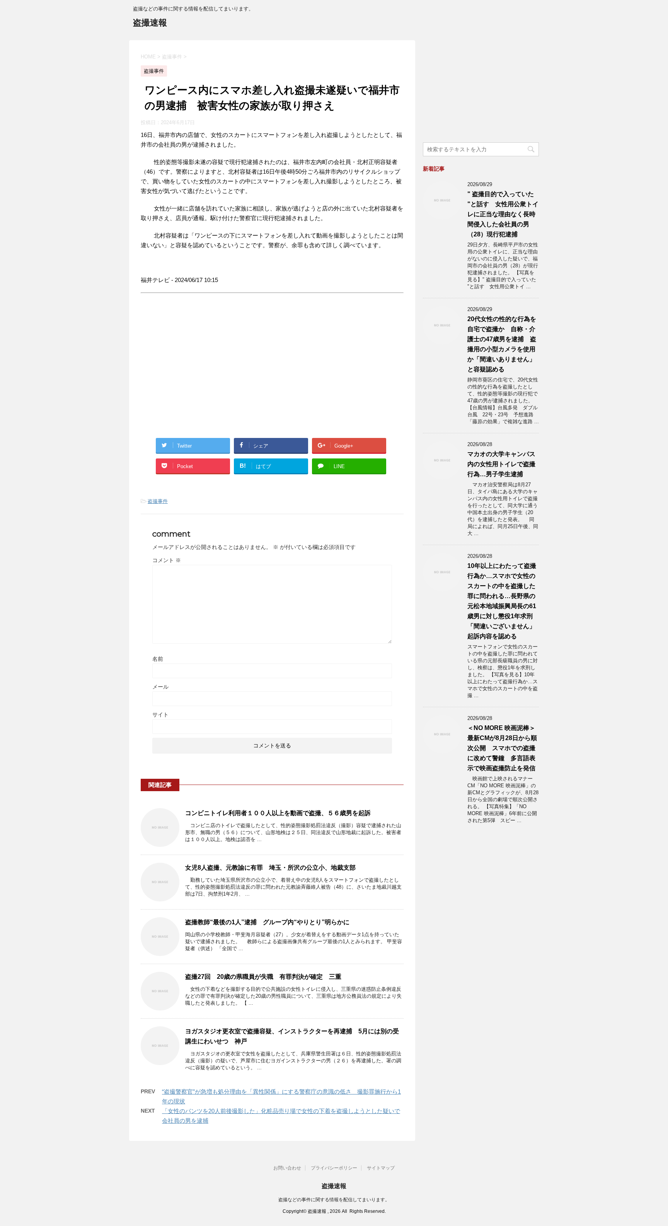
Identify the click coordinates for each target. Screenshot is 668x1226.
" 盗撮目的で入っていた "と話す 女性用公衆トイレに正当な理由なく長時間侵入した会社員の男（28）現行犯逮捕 (502, 214)
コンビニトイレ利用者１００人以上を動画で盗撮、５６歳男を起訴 (278, 813)
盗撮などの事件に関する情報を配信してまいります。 (334, 1199)
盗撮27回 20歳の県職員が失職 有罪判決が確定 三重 (263, 976)
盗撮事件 (158, 501)
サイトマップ (381, 1168)
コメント (166, 560)
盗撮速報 (150, 22)
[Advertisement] (206, 372)
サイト (160, 714)
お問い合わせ (287, 1168)
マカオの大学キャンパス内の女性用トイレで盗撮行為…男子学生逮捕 (501, 464)
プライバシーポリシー (334, 1168)
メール (160, 687)
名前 (157, 659)
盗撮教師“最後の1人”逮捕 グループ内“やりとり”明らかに (267, 922)
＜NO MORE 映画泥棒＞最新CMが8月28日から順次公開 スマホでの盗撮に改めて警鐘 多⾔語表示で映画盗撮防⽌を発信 (502, 748)
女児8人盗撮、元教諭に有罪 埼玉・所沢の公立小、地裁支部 (270, 867)
